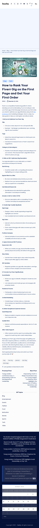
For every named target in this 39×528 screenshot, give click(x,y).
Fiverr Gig (10, 360)
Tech (10, 81)
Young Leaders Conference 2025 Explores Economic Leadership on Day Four (19, 450)
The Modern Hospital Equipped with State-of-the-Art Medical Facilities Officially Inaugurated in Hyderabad (19, 438)
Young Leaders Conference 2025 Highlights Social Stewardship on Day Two (19, 460)
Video (4, 425)
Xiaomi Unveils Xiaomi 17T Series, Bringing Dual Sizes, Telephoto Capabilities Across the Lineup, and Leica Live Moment (19, 444)
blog (4, 360)
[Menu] (36, 3)
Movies (4, 416)
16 (33, 502)
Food (3, 409)
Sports (4, 419)
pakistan (17, 360)
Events (4, 402)
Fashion (4, 406)
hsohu (5, 3)
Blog (5, 81)
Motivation (5, 412)
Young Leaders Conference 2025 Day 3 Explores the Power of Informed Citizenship (20, 455)
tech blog (24, 360)
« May (4, 516)
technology (6, 363)
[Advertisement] (19, 28)
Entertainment (6, 399)
